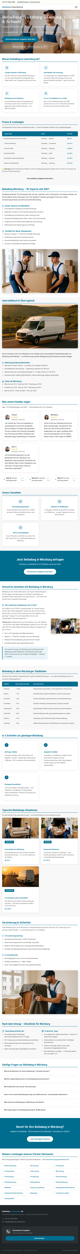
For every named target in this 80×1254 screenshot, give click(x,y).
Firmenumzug (9, 1171)
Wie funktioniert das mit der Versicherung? (20, 1087)
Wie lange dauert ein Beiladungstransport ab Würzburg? (25, 1110)
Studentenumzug (10, 1182)
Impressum (66, 1250)
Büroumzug (34, 1166)
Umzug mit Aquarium (37, 1187)
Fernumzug (60, 1166)
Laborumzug (34, 1171)
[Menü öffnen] (76, 7)
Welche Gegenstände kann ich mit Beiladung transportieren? (26, 1079)
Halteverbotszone (62, 1182)
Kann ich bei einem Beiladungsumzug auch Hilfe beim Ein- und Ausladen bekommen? (36, 1094)
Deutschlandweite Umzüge (14, 1193)
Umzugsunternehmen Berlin (65, 1187)
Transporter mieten (62, 1193)
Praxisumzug (9, 1176)
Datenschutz (74, 1250)
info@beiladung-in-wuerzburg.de (28, 2)
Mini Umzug (60, 1171)
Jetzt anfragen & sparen (40, 1139)
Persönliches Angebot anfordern (40, 179)
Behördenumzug (10, 1166)
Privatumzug (34, 1176)
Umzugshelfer (9, 1198)
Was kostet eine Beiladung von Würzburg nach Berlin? (24, 1102)
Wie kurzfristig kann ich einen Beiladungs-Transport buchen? (27, 1071)
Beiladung (33, 1193)
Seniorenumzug (61, 1176)
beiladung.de (12, 7)
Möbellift (8, 1187)
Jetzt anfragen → (40, 1238)
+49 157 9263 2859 (8, 2)
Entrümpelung (35, 1182)
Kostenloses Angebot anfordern (40, 572)
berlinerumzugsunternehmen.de (57, 1159)
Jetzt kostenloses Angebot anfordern (20, 39)
